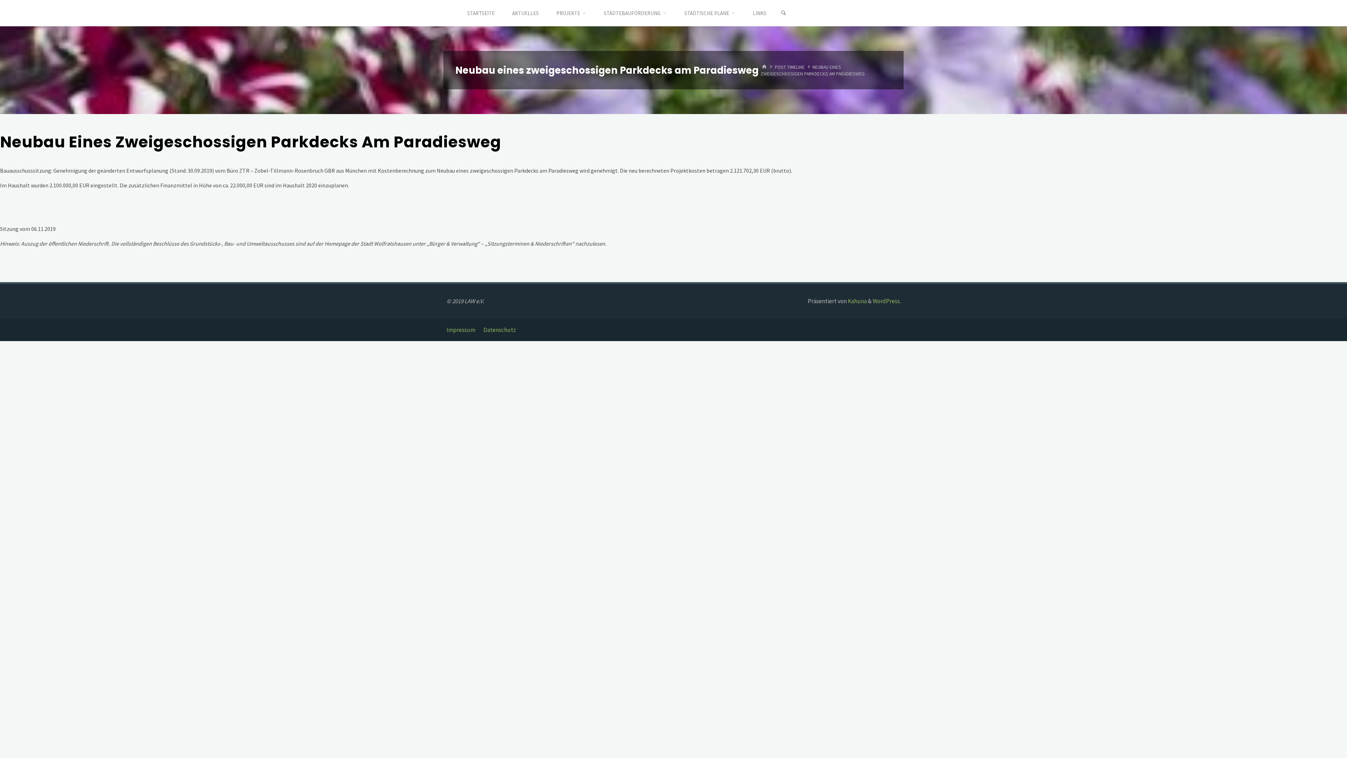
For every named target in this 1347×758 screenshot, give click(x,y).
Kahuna (857, 301)
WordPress (886, 301)
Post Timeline (790, 67)
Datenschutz (499, 330)
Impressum (461, 330)
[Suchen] (784, 13)
